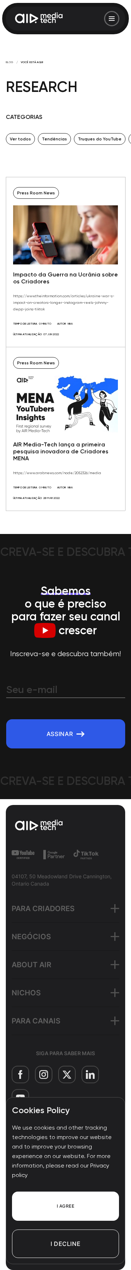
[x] (67, 1074)
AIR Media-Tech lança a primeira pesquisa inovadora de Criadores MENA (60, 451)
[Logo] (39, 18)
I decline (66, 1243)
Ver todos (20, 139)
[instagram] (43, 1074)
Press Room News (36, 192)
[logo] (65, 826)
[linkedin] (90, 1074)
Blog (9, 62)
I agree (65, 1206)
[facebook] (20, 1074)
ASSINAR (60, 733)
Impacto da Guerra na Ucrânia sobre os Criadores (65, 278)
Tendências (54, 139)
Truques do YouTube (100, 139)
